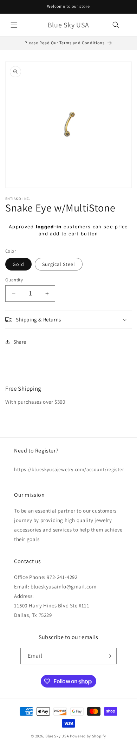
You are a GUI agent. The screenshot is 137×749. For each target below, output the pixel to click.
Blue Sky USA (57, 736)
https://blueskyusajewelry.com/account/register (68, 469)
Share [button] (19, 342)
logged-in (49, 226)
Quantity (14, 280)
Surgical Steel (58, 264)
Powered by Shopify (88, 736)
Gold (18, 264)
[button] (14, 25)
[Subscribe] (108, 656)
